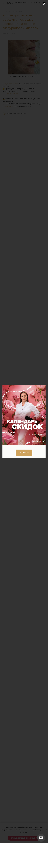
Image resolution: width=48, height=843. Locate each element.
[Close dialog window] (44, 3)
